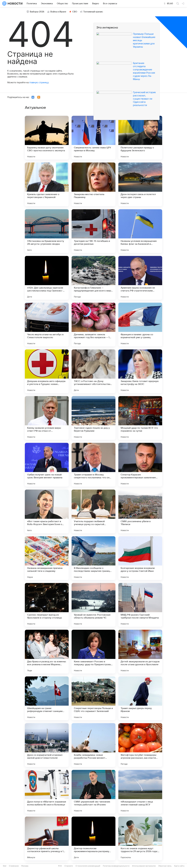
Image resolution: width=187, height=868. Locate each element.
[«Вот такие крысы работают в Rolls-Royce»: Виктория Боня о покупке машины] (47, 511)
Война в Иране (58, 12)
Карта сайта (179, 866)
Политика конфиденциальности (116, 866)
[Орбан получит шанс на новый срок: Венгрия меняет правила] (47, 465)
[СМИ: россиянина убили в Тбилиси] (140, 511)
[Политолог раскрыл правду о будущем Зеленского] (140, 138)
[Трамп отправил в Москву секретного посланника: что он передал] (93, 465)
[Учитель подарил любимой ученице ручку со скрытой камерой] (93, 511)
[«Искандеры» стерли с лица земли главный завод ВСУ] (140, 792)
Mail (4, 866)
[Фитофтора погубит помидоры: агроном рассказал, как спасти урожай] (140, 745)
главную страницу (39, 82)
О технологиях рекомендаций (88, 866)
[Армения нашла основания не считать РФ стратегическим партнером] (140, 278)
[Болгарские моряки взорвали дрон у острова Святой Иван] (140, 558)
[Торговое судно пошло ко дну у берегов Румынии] (93, 418)
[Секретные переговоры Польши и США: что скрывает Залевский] (93, 698)
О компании (14, 866)
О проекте (68, 866)
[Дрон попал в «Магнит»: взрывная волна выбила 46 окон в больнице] (47, 792)
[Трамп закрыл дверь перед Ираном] (140, 698)
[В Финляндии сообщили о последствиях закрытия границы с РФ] (93, 558)
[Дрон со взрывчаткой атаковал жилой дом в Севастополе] (47, 745)
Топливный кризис (93, 12)
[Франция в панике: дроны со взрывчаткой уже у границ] (140, 324)
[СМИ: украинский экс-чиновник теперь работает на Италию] (93, 792)
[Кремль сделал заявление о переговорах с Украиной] (47, 184)
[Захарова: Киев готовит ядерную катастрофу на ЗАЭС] (140, 371)
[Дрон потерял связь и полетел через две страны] (140, 184)
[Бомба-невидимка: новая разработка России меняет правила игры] (93, 745)
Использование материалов (144, 866)
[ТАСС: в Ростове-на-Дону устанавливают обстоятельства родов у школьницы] (93, 371)
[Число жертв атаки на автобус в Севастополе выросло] (47, 324)
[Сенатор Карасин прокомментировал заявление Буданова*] (140, 465)
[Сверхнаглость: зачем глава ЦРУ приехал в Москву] (93, 138)
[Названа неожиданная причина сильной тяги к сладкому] (47, 558)
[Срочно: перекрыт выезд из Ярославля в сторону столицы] (47, 605)
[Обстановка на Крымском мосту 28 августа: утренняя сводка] (47, 231)
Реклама (24, 866)
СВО (74, 12)
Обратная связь (165, 866)
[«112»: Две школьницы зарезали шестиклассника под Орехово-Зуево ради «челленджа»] (47, 278)
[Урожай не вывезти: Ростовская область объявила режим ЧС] (93, 605)
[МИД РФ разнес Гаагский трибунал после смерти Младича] (140, 605)
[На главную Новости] (14, 3)
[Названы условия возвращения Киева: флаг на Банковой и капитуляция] (140, 231)
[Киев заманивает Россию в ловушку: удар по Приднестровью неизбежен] (93, 652)
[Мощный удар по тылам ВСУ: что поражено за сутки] (140, 418)
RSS (60, 866)
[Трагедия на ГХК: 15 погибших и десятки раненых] (93, 231)
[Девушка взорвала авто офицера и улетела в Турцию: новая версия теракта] (47, 371)
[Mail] (4, 3)
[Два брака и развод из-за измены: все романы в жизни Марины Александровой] (47, 652)
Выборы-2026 (37, 12)
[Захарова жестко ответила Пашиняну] (93, 184)
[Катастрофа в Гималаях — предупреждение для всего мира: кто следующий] (93, 278)
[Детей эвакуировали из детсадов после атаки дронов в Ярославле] (140, 652)
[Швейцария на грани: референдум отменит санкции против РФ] (47, 698)
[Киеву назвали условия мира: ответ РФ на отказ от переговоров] (47, 418)
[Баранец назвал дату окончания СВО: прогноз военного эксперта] (47, 138)
